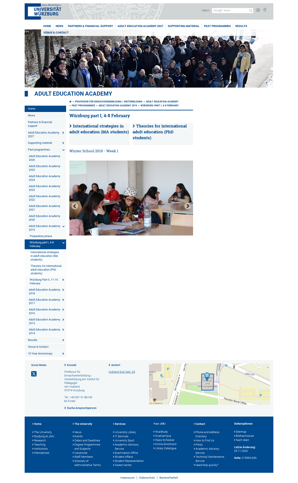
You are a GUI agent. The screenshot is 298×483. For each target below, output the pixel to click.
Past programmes (217, 26)
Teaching (39, 444)
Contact (200, 423)
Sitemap (241, 431)
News (59, 26)
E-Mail (71, 401)
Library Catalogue (165, 448)
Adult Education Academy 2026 (44, 157)
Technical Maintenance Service (209, 459)
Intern (205, 10)
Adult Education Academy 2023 (44, 188)
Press (199, 444)
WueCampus (163, 435)
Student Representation (129, 461)
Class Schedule (164, 440)
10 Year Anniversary (40, 353)
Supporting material (183, 26)
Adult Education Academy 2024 (44, 178)
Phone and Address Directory (207, 434)
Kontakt (71, 365)
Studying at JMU (44, 436)
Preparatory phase (41, 236)
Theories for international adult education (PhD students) (46, 269)
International (41, 452)
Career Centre (123, 465)
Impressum (127, 477)
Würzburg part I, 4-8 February (42, 244)
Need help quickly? (206, 465)
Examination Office (126, 452)
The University (43, 432)
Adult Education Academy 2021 (44, 207)
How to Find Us (204, 440)
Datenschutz (147, 477)
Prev (74, 206)
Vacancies (80, 452)
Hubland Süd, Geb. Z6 (122, 371)
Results (241, 26)
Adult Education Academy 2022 (44, 198)
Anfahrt (115, 365)
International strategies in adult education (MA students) (45, 256)
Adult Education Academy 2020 (44, 217)
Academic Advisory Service (127, 446)
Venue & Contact (56, 32)
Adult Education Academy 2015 (44, 321)
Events (78, 436)
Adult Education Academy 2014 (44, 331)
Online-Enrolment (165, 444)
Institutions (41, 448)
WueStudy (161, 431)
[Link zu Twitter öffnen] (34, 374)
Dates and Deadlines (87, 440)
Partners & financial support (90, 26)
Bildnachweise (245, 435)
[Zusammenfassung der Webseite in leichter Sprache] (258, 10)
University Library (125, 432)
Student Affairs (124, 456)
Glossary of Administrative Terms (87, 463)
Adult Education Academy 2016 (44, 311)
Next (187, 206)
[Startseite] (70, 101)
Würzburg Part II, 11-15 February (44, 281)
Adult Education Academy (73, 93)
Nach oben (242, 440)
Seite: (237, 457)
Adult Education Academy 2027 (140, 26)
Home (47, 26)
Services (120, 423)
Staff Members (83, 456)
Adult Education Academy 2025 (44, 167)
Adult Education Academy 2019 (44, 227)
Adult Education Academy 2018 (44, 291)
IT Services (121, 436)
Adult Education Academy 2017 (44, 301)
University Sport (124, 440)
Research (40, 440)
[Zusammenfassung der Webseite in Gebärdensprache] (264, 10)
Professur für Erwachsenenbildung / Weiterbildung (108, 101)
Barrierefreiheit (168, 477)
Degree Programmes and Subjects (87, 446)
